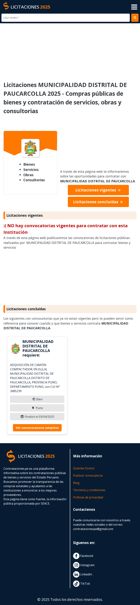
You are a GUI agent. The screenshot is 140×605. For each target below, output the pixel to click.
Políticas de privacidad (88, 497)
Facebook (86, 556)
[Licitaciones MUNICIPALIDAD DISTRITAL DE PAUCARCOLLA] (15, 349)
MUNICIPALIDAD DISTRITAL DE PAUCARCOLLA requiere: (37, 348)
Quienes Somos (83, 468)
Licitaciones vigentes (96, 190)
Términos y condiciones (89, 490)
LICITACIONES (30, 7)
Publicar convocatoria (88, 475)
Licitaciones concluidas (96, 201)
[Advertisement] (70, 49)
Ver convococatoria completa (37, 428)
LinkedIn (85, 574)
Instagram (86, 565)
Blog (76, 483)
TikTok (84, 584)
